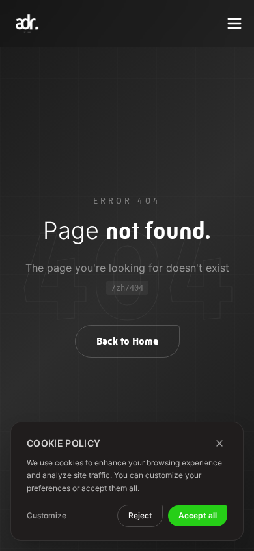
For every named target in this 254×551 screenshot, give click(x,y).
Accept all (197, 515)
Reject (140, 515)
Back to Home (127, 341)
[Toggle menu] (234, 23)
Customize (46, 515)
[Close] (219, 443)
